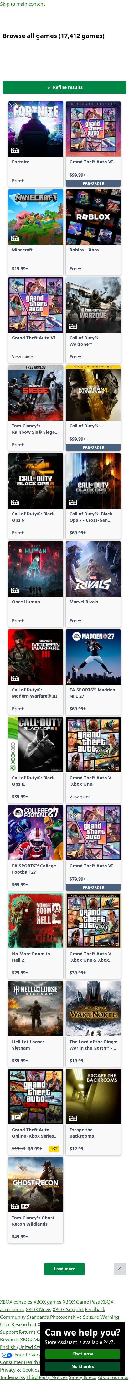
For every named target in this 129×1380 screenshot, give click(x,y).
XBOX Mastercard (39, 1339)
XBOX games (47, 1301)
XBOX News (38, 1309)
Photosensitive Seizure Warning (84, 1316)
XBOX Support (68, 1309)
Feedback (95, 1309)
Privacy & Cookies (19, 1369)
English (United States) (24, 1347)
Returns (27, 1331)
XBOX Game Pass (81, 1301)
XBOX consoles (16, 1301)
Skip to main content (22, 3)
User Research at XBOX (25, 1324)
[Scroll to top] (120, 1269)
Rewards (9, 1339)
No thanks (82, 1366)
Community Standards (24, 1316)
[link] (35, 144)
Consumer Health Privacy (27, 1362)
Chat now (82, 1354)
